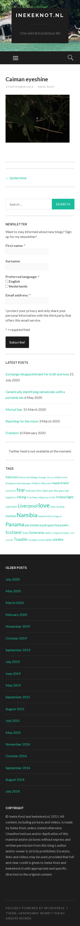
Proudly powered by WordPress (35, 908)
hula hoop (32, 497)
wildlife (57, 539)
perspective (51, 525)
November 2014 (18, 744)
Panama (15, 524)
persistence (33, 525)
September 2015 (18, 697)
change (42, 477)
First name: (15, 245)
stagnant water (61, 532)
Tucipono (33, 539)
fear (20, 490)
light (70, 497)
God (67, 490)
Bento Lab (24, 477)
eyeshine (11, 490)
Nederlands (18, 286)
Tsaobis (21, 539)
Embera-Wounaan (42, 483)
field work (31, 490)
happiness (11, 497)
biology (34, 477)
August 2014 (15, 779)
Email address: (18, 295)
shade (25, 532)
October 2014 (16, 756)
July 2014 (13, 791)
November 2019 (18, 626)
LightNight (11, 506)
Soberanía (36, 532)
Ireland (61, 497)
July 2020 (13, 579)
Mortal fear (14, 409)
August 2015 (15, 709)
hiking (21, 497)
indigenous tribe (46, 497)
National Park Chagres (50, 516)
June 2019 (13, 673)
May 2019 (13, 685)
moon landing (57, 506)
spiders (48, 532)
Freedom (12, 433)
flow (56, 490)
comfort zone (60, 477)
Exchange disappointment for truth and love (37, 374)
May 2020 (13, 591)
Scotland (13, 532)
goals (61, 490)
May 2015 (13, 732)
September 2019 (18, 650)
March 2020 (15, 603)
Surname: (13, 261)
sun (72, 532)
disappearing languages (18, 483)
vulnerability (45, 539)
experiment (60, 483)
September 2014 (18, 768)
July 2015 (13, 720)
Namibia (27, 515)
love (44, 505)
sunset (9, 539)
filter (39, 490)
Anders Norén (18, 918)
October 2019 (16, 638)
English (14, 281)
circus (50, 477)
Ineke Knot (46, 86)
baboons (12, 477)
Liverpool (28, 506)
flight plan (48, 490)
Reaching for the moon (22, 421)
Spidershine (16, 178)
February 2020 (16, 615)
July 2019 (13, 662)
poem (64, 525)
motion (11, 516)
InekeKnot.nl (40, 15)
